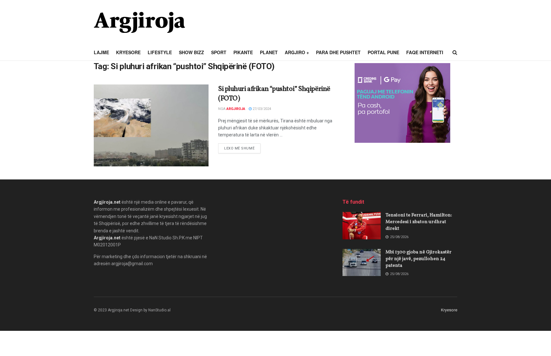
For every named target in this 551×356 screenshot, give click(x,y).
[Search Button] (454, 53)
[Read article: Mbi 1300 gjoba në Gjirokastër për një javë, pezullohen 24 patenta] (361, 262)
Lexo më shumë (242, 148)
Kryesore (128, 52)
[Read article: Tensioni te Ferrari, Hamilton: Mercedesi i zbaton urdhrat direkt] (361, 225)
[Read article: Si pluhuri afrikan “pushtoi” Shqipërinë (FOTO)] (151, 125)
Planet (269, 52)
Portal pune (383, 52)
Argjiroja (235, 109)
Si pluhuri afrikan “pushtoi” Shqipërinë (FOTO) (274, 94)
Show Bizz (191, 52)
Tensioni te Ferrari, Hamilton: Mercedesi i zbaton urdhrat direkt (419, 222)
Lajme (101, 52)
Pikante (243, 52)
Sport (218, 52)
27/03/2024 (261, 109)
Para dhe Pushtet (338, 52)
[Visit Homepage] (139, 22)
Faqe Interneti (424, 52)
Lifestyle (160, 52)
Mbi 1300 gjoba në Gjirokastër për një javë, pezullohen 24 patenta (419, 259)
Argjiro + (297, 52)
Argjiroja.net (107, 202)
